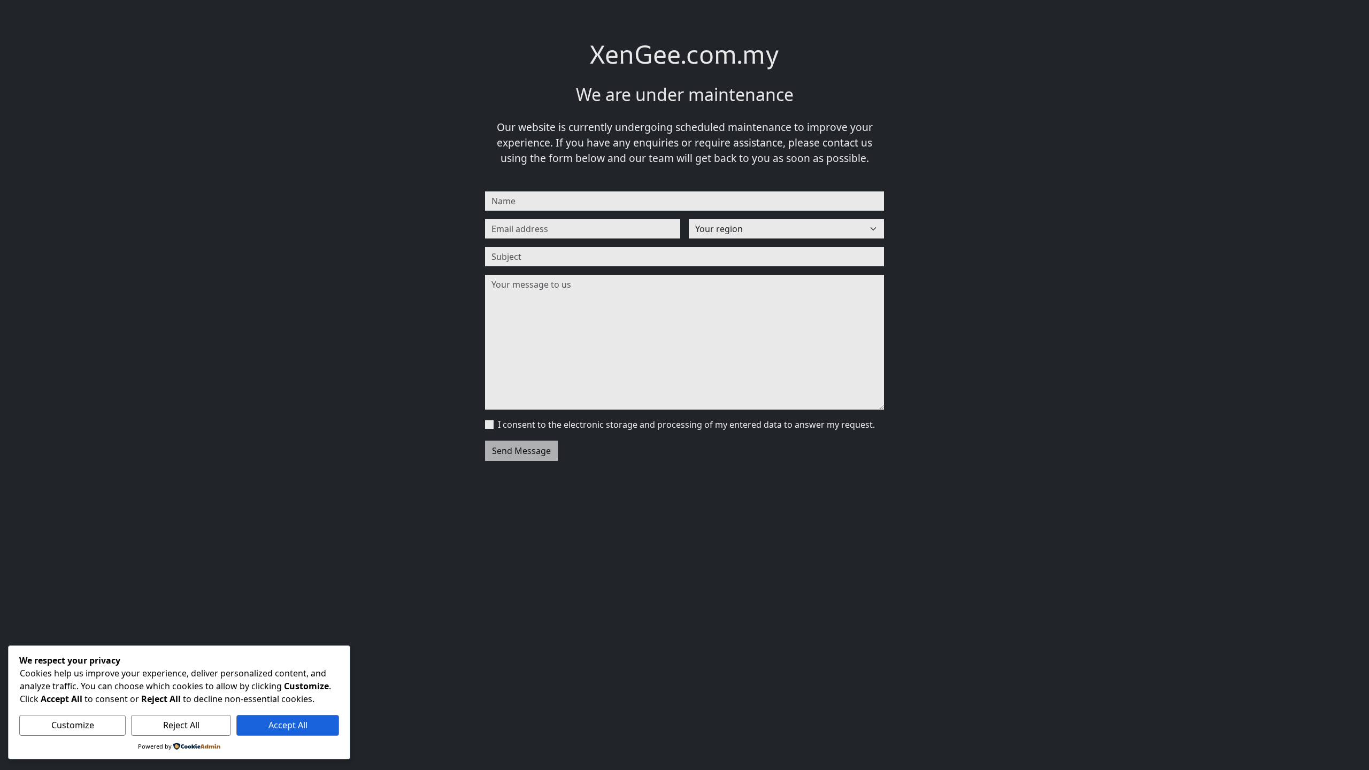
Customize (72, 725)
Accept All (287, 725)
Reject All (181, 725)
